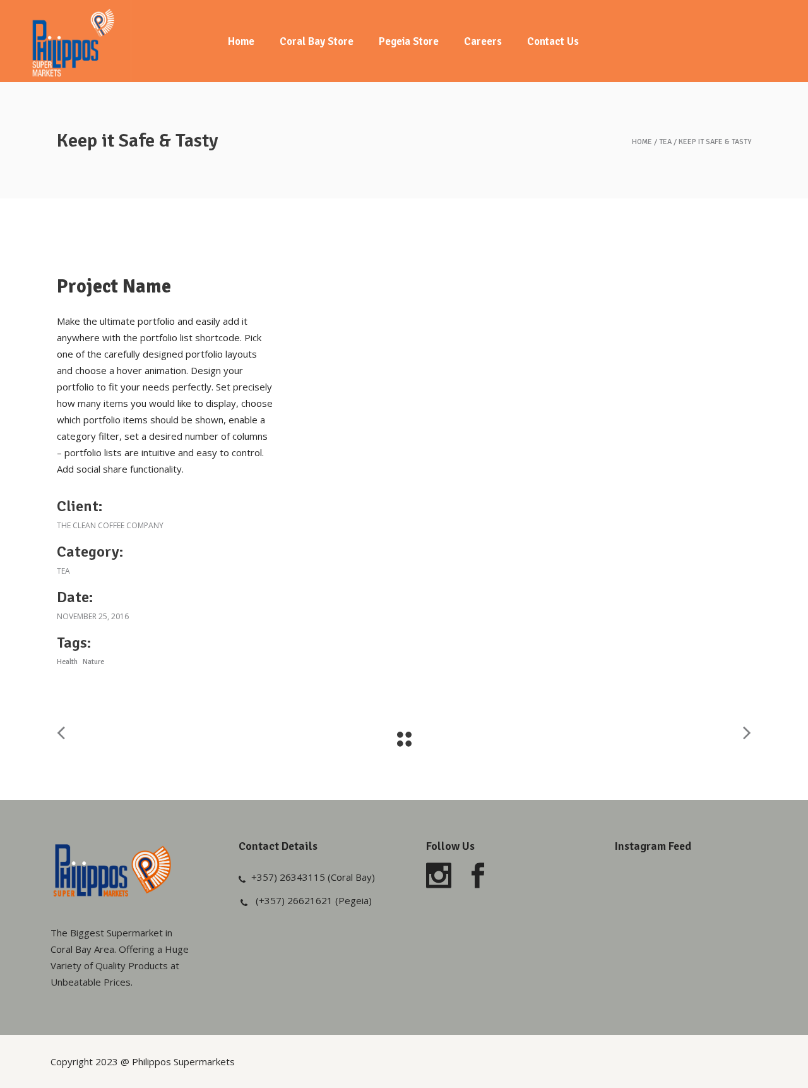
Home (642, 142)
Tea (665, 142)
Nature (93, 662)
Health (67, 662)
